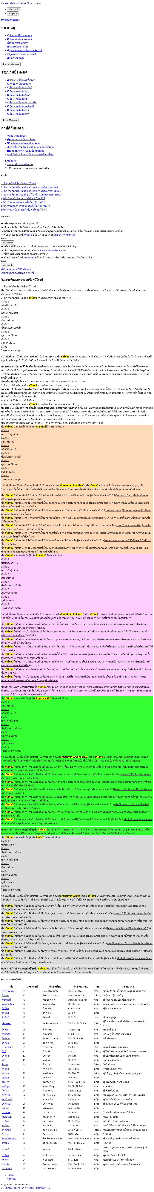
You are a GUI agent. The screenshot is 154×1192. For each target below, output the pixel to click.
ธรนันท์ (5, 1125)
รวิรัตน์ (10, 1175)
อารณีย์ (5, 1013)
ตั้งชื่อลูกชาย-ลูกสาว (17, 43)
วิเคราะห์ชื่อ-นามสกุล (20, 35)
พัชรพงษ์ (6, 999)
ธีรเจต (5, 1064)
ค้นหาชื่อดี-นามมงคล (20, 39)
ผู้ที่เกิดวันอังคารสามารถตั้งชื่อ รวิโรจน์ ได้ (23, 202)
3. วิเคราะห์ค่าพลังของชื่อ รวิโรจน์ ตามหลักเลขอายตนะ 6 (31, 191)
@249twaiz (28, 257)
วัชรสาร (6, 1038)
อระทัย (5, 1042)
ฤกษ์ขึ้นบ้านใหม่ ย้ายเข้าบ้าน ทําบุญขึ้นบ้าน (31, 147)
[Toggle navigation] (39, 3)
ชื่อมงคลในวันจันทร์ (20, 91)
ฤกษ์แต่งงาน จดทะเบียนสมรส (25, 143)
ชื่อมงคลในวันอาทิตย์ (20, 87)
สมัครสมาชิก (14, 9)
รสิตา (4, 1060)
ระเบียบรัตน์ (8, 1004)
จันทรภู (5, 1082)
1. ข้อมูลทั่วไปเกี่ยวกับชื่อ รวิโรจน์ (18, 183)
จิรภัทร (5, 1008)
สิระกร (5, 1159)
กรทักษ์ (5, 1121)
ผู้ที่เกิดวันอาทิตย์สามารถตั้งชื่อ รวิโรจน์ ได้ (23, 198)
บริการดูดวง (7, 242)
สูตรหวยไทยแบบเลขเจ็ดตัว (23, 54)
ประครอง (7, 1103)
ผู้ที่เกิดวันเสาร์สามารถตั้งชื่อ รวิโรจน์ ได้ (22, 209)
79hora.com (32, 3)
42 (69, 298)
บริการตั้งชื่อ (7, 265)
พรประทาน (8, 991)
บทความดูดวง (16, 58)
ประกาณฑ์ (7, 1047)
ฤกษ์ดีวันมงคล (10, 120)
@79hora (27, 235)
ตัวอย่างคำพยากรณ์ (64, 235)
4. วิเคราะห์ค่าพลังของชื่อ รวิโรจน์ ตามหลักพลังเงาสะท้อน (31, 194)
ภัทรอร (5, 995)
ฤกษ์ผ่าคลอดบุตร (18, 135)
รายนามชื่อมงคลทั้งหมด (22, 80)
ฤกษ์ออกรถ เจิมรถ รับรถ (22, 139)
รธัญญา (6, 1073)
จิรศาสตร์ (7, 1034)
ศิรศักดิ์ (5, 1017)
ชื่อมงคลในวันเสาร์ (19, 114)
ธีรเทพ (5, 1029)
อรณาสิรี (6, 1130)
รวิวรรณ (11, 1179)
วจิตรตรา (6, 1023)
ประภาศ (6, 1112)
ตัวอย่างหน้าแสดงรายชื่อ (53, 250)
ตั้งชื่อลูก (41, 1187)
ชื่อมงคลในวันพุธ (18, 99)
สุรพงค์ (5, 1149)
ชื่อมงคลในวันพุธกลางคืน (23, 102)
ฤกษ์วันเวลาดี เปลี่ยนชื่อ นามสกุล (27, 151)
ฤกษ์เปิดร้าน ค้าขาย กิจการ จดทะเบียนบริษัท (30, 154)
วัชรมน (5, 1143)
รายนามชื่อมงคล (11, 64)
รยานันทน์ (7, 1099)
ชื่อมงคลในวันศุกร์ (19, 110)
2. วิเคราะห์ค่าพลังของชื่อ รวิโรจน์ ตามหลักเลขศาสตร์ (29, 187)
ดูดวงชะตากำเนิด (18, 46)
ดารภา (5, 1069)
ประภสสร (7, 1168)
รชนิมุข (6, 1086)
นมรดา (5, 1108)
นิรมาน (5, 1134)
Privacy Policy (12, 1187)
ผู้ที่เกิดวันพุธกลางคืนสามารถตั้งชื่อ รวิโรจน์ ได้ (25, 206)
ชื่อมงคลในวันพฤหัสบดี (21, 106)
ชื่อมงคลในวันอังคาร (20, 95)
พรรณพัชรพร (9, 1138)
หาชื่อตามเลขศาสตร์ (20, 83)
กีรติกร (5, 1090)
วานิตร (5, 1155)
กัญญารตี (7, 1117)
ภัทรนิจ (5, 1164)
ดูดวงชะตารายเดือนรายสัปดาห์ (25, 50)
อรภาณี (6, 1095)
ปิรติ (4, 1051)
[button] (10, 19)
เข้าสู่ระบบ (12, 13)
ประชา (5, 1056)
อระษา (5, 1077)
